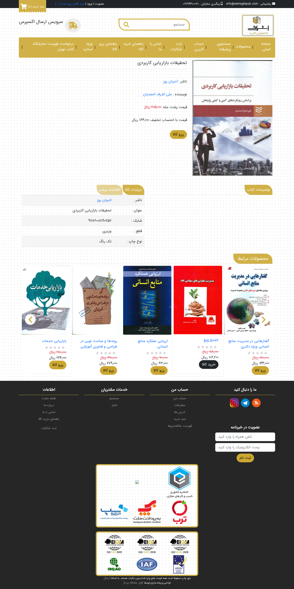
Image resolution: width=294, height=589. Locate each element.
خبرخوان (256, 402)
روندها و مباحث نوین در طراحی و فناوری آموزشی (98, 343)
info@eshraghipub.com (242, 4)
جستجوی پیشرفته (224, 46)
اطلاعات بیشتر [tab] (109, 190)
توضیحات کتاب (258, 190)
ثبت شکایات (176, 46)
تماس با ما (155, 46)
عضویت (99, 4)
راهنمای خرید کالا (133, 46)
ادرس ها (179, 412)
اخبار (114, 405)
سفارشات (179, 405)
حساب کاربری (199, 46)
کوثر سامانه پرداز (133, 582)
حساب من (179, 398)
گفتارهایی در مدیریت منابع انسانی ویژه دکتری (248, 343)
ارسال (106, 578)
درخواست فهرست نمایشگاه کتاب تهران (53, 46)
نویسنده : (180, 94)
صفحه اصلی (266, 46)
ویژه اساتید (88, 46)
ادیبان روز (170, 81)
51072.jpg (211, 340)
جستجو (114, 398)
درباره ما (49, 405)
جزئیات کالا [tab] (133, 190)
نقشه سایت (49, 398)
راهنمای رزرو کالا (108, 46)
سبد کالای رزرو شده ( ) (70, 4)
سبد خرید (180, 419)
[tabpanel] (83, 221)
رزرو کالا (178, 134)
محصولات (243, 46)
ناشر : (183, 81)
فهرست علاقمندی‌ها (180, 426)
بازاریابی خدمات (54, 341)
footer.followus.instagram (234, 402)
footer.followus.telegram (245, 402)
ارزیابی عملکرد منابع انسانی (153, 343)
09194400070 (191, 4)
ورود (89, 4)
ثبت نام (245, 458)
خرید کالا (208, 364)
